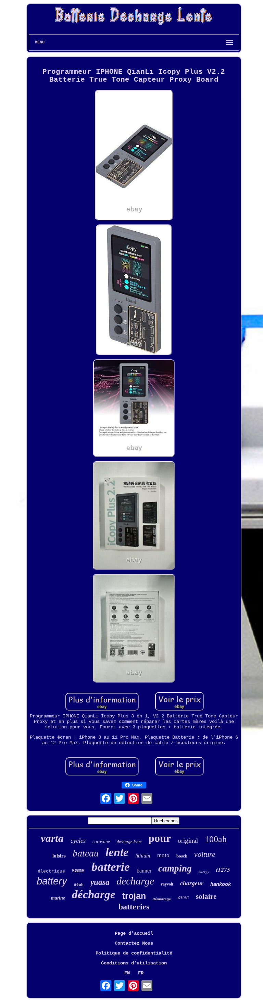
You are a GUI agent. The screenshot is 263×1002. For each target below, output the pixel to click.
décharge (93, 894)
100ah (216, 839)
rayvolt (167, 884)
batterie (110, 867)
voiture (204, 854)
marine (58, 898)
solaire (206, 896)
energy (204, 871)
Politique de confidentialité (134, 953)
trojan (134, 896)
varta (52, 838)
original (188, 840)
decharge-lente (129, 841)
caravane (101, 841)
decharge (135, 881)
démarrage (162, 899)
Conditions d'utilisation (134, 963)
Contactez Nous (134, 943)
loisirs (59, 856)
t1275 (223, 869)
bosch (181, 856)
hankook (220, 884)
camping (175, 868)
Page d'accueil (134, 933)
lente (116, 852)
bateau (86, 853)
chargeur (191, 883)
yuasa (100, 882)
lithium (142, 856)
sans (78, 870)
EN (127, 973)
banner (144, 871)
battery (52, 881)
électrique (51, 871)
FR (140, 973)
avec (183, 897)
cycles (78, 840)
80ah (79, 885)
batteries (133, 906)
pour (159, 838)
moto (163, 855)
